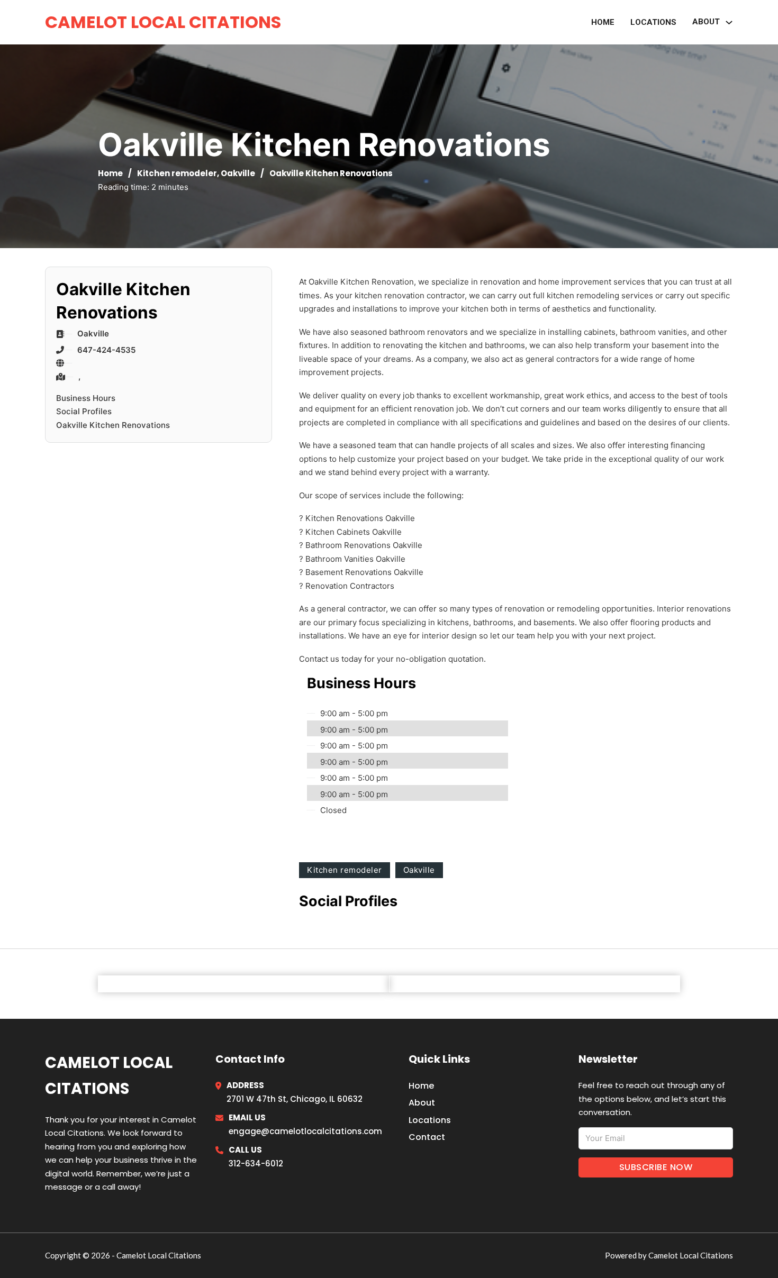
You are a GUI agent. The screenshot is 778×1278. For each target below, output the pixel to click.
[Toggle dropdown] (729, 22)
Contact (427, 1137)
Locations (653, 22)
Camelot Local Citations (163, 22)
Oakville (238, 173)
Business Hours (85, 398)
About (422, 1103)
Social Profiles (84, 411)
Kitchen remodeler (177, 173)
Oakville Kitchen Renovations (113, 425)
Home (602, 22)
